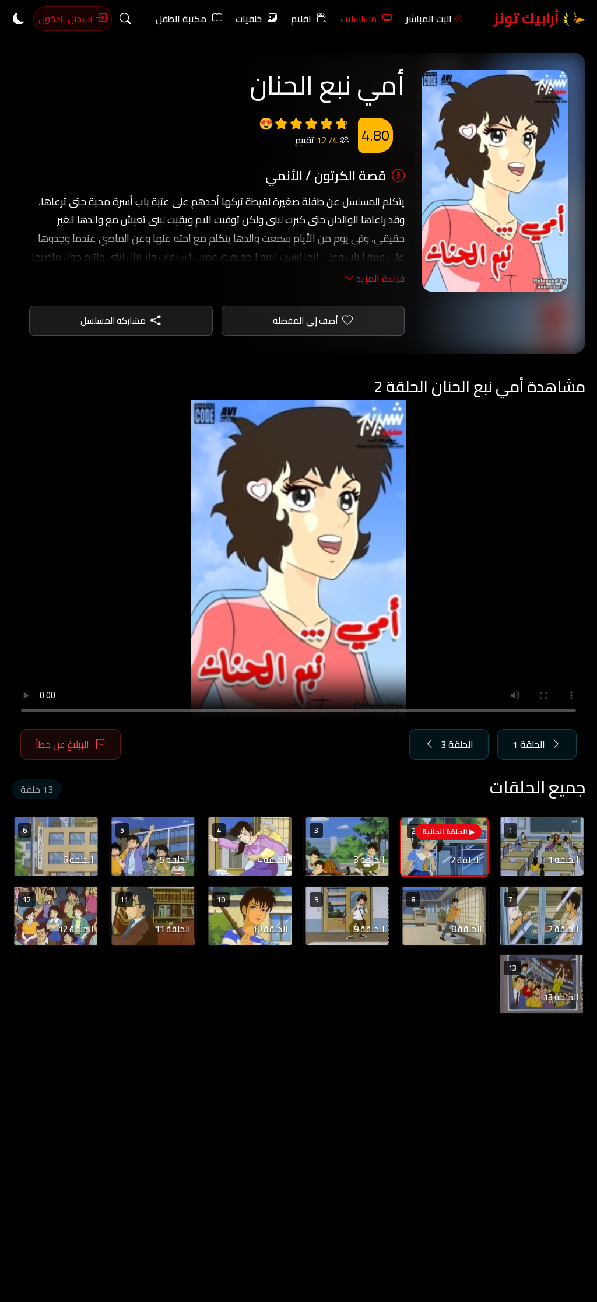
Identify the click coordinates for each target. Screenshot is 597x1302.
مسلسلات (358, 18)
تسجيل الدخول (66, 18)
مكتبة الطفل (181, 18)
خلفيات (249, 18)
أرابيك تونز (528, 18)
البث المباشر (429, 18)
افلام (301, 18)
